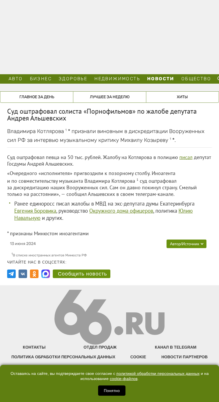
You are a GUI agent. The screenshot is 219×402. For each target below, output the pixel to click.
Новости (160, 78)
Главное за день (36, 97)
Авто (16, 78)
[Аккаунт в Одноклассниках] (34, 274)
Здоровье (73, 78)
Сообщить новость (82, 274)
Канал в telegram (175, 347)
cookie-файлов (123, 379)
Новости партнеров (184, 357)
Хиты (182, 97)
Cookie (138, 357)
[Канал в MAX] (45, 274)
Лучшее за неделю (109, 97)
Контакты (34, 347)
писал (185, 157)
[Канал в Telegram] (11, 274)
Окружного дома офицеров (121, 210)
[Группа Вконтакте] (23, 274)
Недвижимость (117, 78)
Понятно (112, 390)
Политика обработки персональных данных (63, 357)
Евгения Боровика (35, 210)
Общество (196, 78)
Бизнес (41, 78)
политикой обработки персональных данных (158, 373)
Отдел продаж (100, 347)
